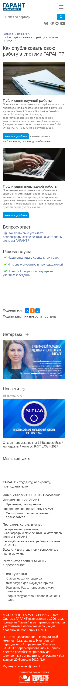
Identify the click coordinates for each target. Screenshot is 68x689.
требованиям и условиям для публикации (26, 141)
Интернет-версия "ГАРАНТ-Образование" (32, 495)
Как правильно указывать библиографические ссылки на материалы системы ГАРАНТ (33, 533)
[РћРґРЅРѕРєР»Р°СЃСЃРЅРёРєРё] (32, 310)
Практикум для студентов (23, 504)
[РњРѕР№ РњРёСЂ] (37, 310)
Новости (11, 388)
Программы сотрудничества (22, 524)
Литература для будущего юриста (29, 583)
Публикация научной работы (27, 101)
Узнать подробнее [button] (16, 136)
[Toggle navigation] (61, 7)
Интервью (12, 334)
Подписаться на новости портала (29, 316)
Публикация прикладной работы (30, 186)
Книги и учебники (15, 574)
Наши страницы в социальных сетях (33, 257)
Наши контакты (13, 554)
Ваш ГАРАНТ (25, 33)
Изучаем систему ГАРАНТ (21, 499)
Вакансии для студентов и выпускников (30, 549)
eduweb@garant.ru (30, 666)
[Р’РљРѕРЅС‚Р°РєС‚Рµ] (27, 310)
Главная (8, 33)
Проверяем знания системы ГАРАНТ (29, 508)
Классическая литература (24, 578)
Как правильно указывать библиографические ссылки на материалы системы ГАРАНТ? (33, 237)
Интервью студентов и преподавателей (35, 264)
